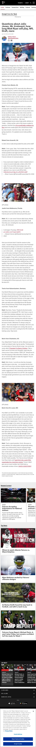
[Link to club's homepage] (3, 2)
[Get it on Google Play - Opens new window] (23, 704)
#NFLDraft (20, 232)
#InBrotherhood (8, 174)
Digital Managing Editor (13, 38)
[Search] (30, 3)
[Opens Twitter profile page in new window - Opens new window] (9, 40)
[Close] (33, 713)
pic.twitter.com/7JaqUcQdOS (12, 234)
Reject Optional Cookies (18, 739)
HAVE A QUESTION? (25, 466)
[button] (18, 653)
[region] (18, 728)
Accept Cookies (18, 743)
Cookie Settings (18, 734)
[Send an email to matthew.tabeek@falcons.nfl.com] (11, 40)
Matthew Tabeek (12, 36)
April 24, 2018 (29, 176)
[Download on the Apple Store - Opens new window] (12, 703)
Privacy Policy (21, 731)
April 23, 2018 (29, 236)
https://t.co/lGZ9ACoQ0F (20, 174)
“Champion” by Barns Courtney (21, 348)
